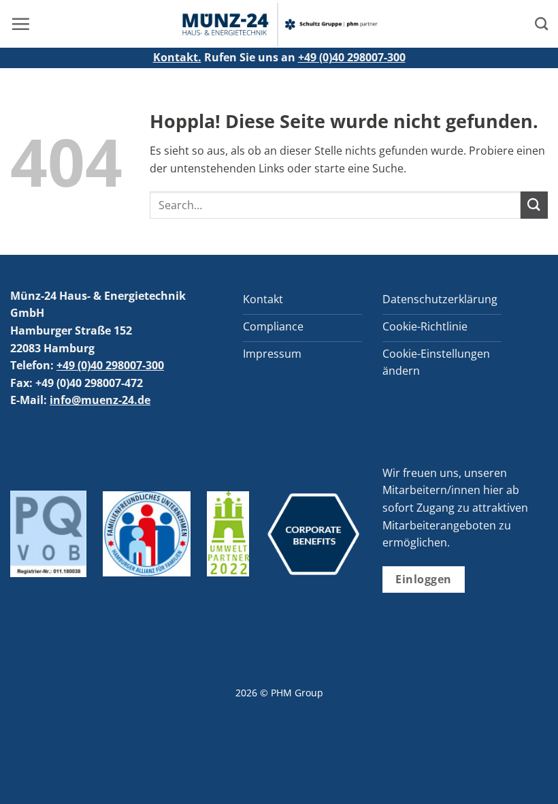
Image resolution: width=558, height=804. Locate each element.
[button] (20, 24)
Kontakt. (177, 57)
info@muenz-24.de (100, 399)
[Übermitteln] (534, 204)
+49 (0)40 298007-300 (352, 57)
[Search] (541, 23)
